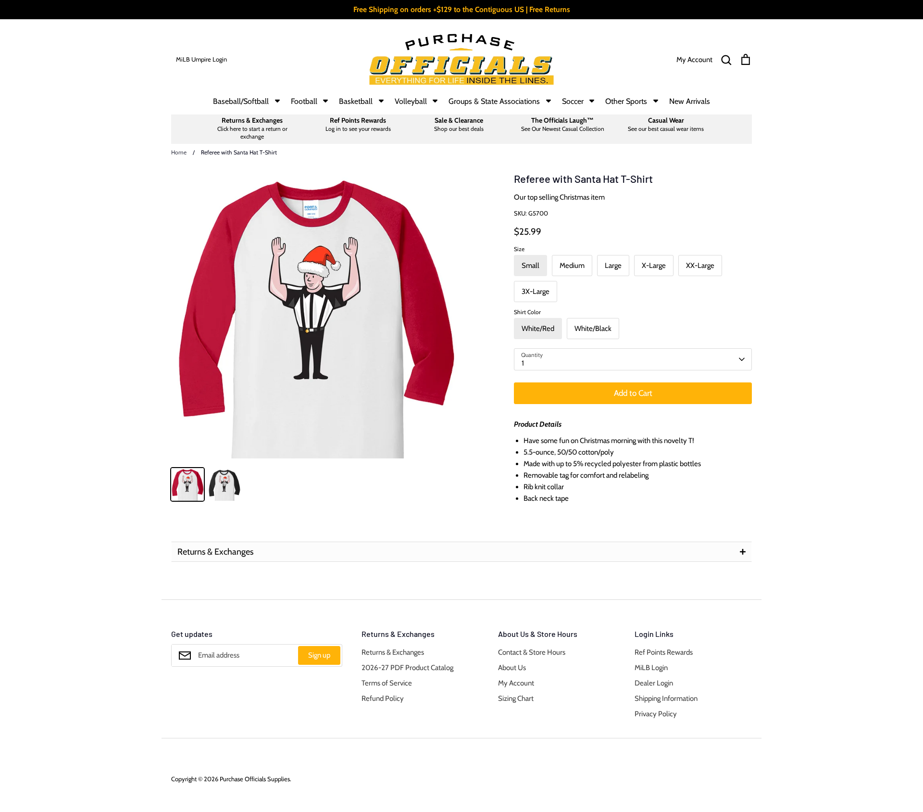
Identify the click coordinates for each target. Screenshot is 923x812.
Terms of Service (387, 683)
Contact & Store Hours (531, 652)
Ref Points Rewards (664, 652)
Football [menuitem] (304, 101)
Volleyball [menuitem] (411, 101)
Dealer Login (654, 683)
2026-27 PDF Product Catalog (407, 667)
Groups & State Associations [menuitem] (494, 101)
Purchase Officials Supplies (255, 779)
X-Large (654, 265)
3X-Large (535, 291)
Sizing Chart (516, 698)
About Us (512, 667)
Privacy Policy (656, 714)
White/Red (538, 328)
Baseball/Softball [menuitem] (241, 101)
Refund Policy (383, 698)
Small (530, 265)
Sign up (319, 655)
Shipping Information (666, 698)
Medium (572, 265)
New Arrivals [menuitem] (689, 101)
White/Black (592, 328)
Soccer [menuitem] (573, 101)
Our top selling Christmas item (559, 197)
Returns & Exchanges (393, 652)
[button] (461, 552)
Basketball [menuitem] (356, 101)
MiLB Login (651, 667)
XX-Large (700, 265)
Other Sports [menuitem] (626, 101)
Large (613, 265)
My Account (516, 683)
